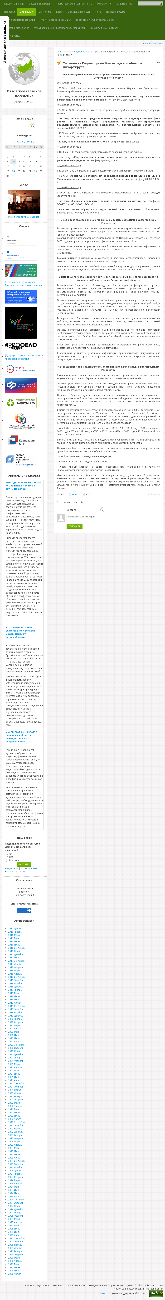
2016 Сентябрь (16, 947)
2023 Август (14, 1157)
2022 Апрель (15, 1106)
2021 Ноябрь (15, 1089)
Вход (160, 43)
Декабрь (80, 51)
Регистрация (149, 43)
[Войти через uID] (79, 509)
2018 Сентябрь (16, 976)
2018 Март (14, 970)
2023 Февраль (16, 1138)
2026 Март (14, 1257)
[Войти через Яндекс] (96, 509)
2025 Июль (14, 1231)
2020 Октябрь (16, 1047)
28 (35, 171)
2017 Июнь (14, 957)
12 (24, 161)
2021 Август (14, 1080)
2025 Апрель (15, 1222)
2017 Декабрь (15, 964)
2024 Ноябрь (15, 1206)
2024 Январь (15, 1173)
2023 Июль (14, 1154)
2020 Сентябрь (16, 1044)
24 (13, 171)
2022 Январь (15, 1096)
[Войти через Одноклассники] (107, 509)
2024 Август (14, 1196)
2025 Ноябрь (15, 1244)
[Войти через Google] (101, 509)
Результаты (11, 868)
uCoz (102, 1293)
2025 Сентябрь (16, 1238)
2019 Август (14, 1002)
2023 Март (14, 1141)
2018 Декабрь (15, 986)
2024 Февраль (16, 1177)
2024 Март (14, 1180)
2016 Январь (15, 931)
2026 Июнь (14, 1267)
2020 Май (13, 1031)
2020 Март (14, 1025)
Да (10, 853)
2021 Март (14, 1064)
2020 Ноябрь (15, 1051)
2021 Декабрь (15, 1093)
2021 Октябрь (16, 1086)
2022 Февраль (16, 1099)
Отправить (74, 526)
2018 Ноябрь (15, 983)
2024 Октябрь (16, 1202)
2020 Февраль (16, 1022)
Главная (61, 51)
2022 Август (14, 1118)
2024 (70, 51)
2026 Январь (15, 1251)
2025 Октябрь (16, 1241)
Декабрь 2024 (24, 142)
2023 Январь (15, 1135)
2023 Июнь (14, 1151)
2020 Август (14, 1041)
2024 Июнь (14, 1189)
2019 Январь (15, 989)
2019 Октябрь (16, 1009)
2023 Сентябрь (16, 1160)
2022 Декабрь (15, 1131)
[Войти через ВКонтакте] (85, 509)
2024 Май (13, 1186)
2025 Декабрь (15, 1247)
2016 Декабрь (15, 954)
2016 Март (14, 934)
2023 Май (13, 1147)
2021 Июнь (14, 1073)
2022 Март (14, 1102)
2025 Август (14, 1235)
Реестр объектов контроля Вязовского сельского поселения (23, 283)
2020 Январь (15, 1018)
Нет (11, 856)
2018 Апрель (15, 973)
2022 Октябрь (16, 1125)
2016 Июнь (14, 941)
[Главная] (24, 83)
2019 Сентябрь (16, 1005)
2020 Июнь (14, 1035)
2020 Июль (14, 1038)
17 (13, 166)
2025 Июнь (14, 1228)
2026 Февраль (16, 1254)
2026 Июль (14, 1270)
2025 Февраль (16, 1215)
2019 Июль (14, 999)
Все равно (14, 860)
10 (89, 51)
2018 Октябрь (16, 980)
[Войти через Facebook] (90, 509)
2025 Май (13, 1225)
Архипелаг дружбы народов (24, 216)
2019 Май (13, 993)
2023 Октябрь (16, 1164)
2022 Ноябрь (15, 1128)
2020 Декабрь (15, 1054)
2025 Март (14, 1218)
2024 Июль (14, 1193)
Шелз (144, 1293)
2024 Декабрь (15, 1209)
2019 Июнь (14, 996)
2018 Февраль (16, 967)
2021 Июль (14, 1076)
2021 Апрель (15, 1067)
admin (75, 494)
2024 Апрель (15, 1183)
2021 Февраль (16, 1060)
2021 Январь (15, 1057)
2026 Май (13, 1264)
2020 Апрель (15, 1028)
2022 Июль (14, 1115)
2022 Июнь (14, 1112)
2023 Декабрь (15, 1170)
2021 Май (13, 1070)
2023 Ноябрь (15, 1167)
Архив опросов (29, 868)
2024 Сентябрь (16, 1199)
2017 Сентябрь (16, 960)
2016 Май (13, 938)
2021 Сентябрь (16, 1083)
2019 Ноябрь (15, 1012)
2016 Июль (14, 944)
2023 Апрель (15, 1144)
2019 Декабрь (15, 1015)
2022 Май (13, 1109)
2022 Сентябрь (16, 1122)
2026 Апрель (15, 1260)
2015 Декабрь (15, 928)
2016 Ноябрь (15, 951)
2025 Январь (15, 1212)
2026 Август (14, 1273)
